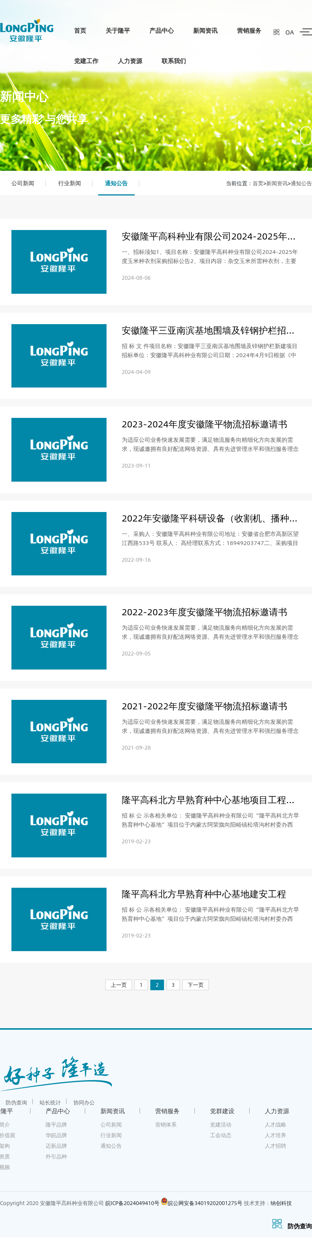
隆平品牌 (56, 1124)
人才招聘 (275, 1145)
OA (289, 32)
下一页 (196, 984)
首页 (80, 30)
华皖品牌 (56, 1135)
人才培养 (275, 1135)
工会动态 (220, 1135)
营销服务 (249, 30)
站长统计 (50, 1102)
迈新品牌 (56, 1145)
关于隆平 (118, 30)
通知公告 (116, 183)
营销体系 (166, 1124)
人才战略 (275, 1124)
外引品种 (56, 1156)
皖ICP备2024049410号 (132, 1203)
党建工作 (86, 60)
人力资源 (130, 60)
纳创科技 (281, 1203)
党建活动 (220, 1124)
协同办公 (84, 1102)
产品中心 (162, 30)
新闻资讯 (205, 30)
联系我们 (174, 60)
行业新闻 (69, 183)
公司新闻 (22, 183)
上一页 (119, 984)
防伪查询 (16, 1102)
